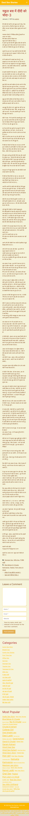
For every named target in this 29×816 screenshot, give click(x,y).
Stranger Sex (9, 560)
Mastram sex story (10, 765)
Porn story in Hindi (10, 777)
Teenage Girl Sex (8, 669)
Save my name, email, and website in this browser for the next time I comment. (14, 624)
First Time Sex (7, 655)
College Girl (8, 729)
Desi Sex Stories (10, 2)
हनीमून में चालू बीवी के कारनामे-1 (13, 572)
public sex (5, 780)
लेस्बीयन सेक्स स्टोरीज (7, 700)
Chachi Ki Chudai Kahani (9, 724)
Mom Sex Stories (16, 767)
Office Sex (5, 658)
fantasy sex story (7, 739)
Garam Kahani (8, 744)
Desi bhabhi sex (9, 732)
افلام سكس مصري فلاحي (8, 813)
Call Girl (24, 722)
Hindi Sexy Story (9, 753)
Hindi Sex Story (21, 750)
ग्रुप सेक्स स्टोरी (6, 677)
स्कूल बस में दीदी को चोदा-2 (12, 575)
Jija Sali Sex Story (6, 759)
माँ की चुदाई (5, 694)
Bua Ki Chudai (5, 722)
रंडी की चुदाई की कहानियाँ (8, 791)
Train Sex (17, 786)
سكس (12, 815)
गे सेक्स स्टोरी (5, 675)
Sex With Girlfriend (10, 784)
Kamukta (15, 759)
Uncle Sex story (7, 789)
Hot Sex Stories (17, 756)
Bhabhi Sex (6, 650)
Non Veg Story (19, 770)
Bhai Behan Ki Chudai (12, 565)
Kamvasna (5, 567)
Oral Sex (6, 773)
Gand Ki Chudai (9, 741)
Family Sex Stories (8, 652)
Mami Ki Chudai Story (19, 762)
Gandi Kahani (18, 739)
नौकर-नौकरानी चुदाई (7, 683)
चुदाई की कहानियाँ (6, 680)
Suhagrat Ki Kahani (8, 787)
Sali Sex (5, 661)
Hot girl (6, 755)
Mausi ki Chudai (6, 767)
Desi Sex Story (17, 736)
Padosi (12, 567)
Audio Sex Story (8, 717)
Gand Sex (19, 742)
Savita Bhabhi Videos (7, 782)
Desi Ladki (7, 735)
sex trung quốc (16, 811)
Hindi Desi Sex (8, 747)
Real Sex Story (15, 780)
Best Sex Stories (21, 716)
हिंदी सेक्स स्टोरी (6, 702)
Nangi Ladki (8, 770)
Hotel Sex (20, 753)
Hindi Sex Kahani (9, 750)
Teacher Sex (6, 666)
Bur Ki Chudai (15, 722)
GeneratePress (14, 807)
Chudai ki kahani (9, 727)
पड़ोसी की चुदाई (6, 686)
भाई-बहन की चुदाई (7, 691)
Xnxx (17, 815)
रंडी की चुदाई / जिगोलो (8, 697)
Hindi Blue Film (5, 811)
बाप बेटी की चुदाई (6, 688)
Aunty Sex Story (7, 647)
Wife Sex (16, 560)
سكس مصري (21, 813)
